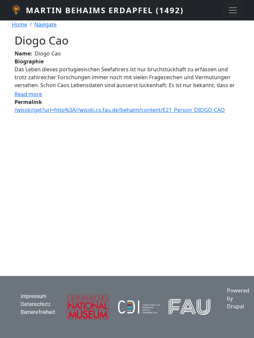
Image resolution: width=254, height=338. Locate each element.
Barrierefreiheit (38, 312)
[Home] (19, 10)
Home (19, 24)
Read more (28, 94)
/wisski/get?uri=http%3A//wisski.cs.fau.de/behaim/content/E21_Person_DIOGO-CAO (120, 110)
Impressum (33, 296)
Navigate (45, 24)
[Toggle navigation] (233, 10)
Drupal (235, 306)
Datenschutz (36, 304)
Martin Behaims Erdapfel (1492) (105, 10)
